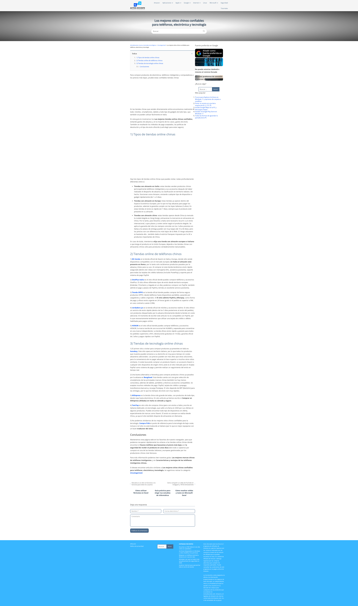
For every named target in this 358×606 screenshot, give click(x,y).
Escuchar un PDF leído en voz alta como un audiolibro (189, 548)
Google (186, 3)
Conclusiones (144, 67)
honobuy (134, 351)
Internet (196, 3)
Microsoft (213, 3)
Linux (205, 3)
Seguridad (224, 3)
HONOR (135, 325)
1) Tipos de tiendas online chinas (147, 57)
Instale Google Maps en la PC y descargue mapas (205, 108)
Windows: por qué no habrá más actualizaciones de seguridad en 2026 (189, 561)
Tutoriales (224, 8)
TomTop (135, 405)
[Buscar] (203, 30)
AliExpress (136, 395)
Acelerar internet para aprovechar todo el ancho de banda (189, 566)
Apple (178, 3)
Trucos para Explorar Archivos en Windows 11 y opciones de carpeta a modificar (208, 99)
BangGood (148, 377)
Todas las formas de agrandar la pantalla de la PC (206, 117)
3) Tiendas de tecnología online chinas (149, 63)
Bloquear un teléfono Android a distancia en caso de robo (189, 556)
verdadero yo (137, 308)
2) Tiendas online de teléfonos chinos (149, 60)
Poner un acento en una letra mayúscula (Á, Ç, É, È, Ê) (205, 104)
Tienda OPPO (137, 292)
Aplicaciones (166, 3)
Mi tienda (136, 259)
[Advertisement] (162, 94)
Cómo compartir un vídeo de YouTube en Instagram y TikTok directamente (180, 484)
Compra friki (144, 423)
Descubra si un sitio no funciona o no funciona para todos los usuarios (144, 484)
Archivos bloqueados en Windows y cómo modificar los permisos (189, 552)
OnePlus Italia (138, 280)
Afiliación (133, 544)
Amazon (157, 3)
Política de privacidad (137, 546)
